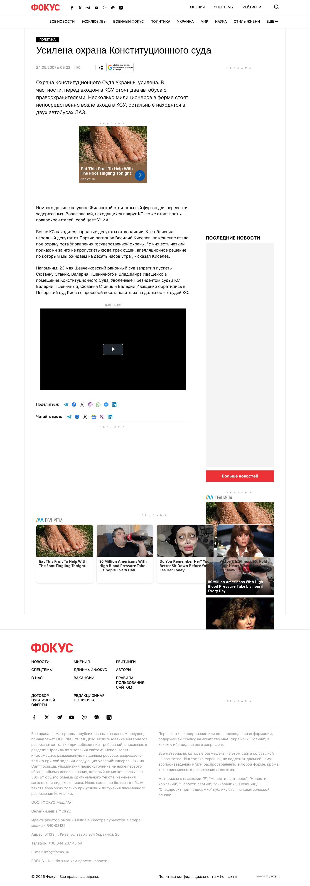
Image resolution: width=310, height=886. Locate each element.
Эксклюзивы (93, 21)
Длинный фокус (90, 669)
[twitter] (47, 717)
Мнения (197, 7)
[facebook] (34, 717)
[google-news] (96, 717)
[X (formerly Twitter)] (80, 7)
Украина (185, 21)
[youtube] (71, 717)
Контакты (228, 876)
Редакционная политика (89, 697)
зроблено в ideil (267, 876)
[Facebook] (72, 7)
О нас (37, 678)
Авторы (123, 669)
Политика (160, 21)
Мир (204, 21)
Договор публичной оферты (43, 700)
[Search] (276, 7)
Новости (40, 661)
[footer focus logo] (52, 648)
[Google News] (113, 7)
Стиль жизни (247, 21)
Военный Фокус (128, 21)
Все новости (62, 21)
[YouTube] (96, 7)
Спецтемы (224, 7)
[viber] (84, 717)
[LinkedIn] (121, 7)
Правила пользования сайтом (130, 683)
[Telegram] (88, 7)
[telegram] (59, 717)
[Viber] (105, 7)
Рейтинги (252, 7)
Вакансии (84, 678)
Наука (221, 21)
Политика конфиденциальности (187, 876)
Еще (270, 21)
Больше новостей (240, 476)
